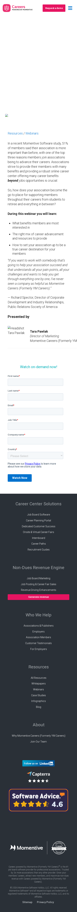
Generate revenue (38, 596)
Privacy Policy (45, 902)
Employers (38, 631)
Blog (38, 707)
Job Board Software (38, 514)
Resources (15, 133)
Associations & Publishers (39, 625)
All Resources (38, 677)
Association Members (38, 637)
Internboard (38, 538)
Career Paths (38, 543)
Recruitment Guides (39, 549)
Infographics (38, 701)
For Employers (38, 649)
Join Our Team (38, 741)
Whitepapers (39, 683)
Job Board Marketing (38, 578)
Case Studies (38, 695)
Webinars (31, 133)
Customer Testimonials (38, 643)
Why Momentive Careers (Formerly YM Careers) (38, 735)
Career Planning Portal (38, 520)
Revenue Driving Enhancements (38, 590)
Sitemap (27, 902)
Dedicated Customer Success (38, 526)
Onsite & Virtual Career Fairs (38, 532)
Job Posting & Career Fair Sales (38, 584)
